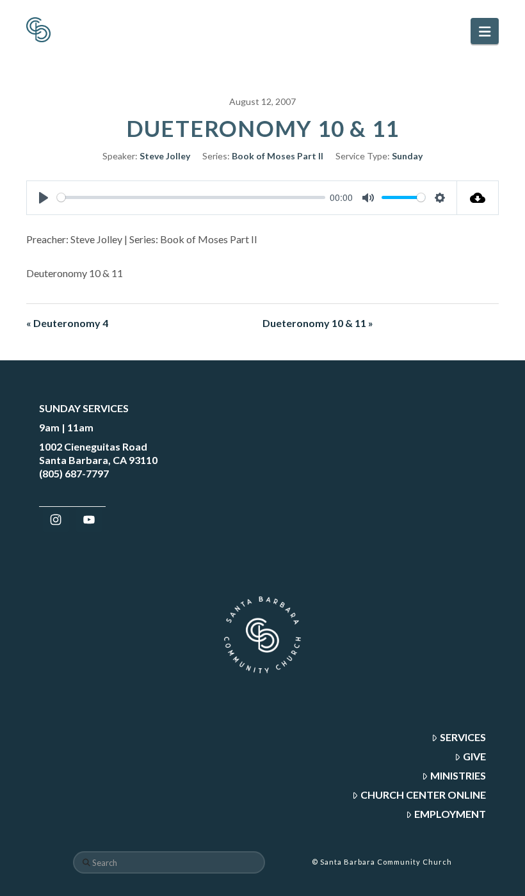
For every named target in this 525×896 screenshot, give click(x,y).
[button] (485, 31)
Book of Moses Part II (277, 155)
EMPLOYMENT (450, 814)
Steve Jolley (165, 155)
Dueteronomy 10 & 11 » (317, 323)
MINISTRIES (458, 775)
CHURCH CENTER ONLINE (423, 794)
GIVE (474, 756)
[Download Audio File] (478, 197)
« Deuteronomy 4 (67, 323)
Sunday (407, 155)
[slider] (191, 197)
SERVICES (463, 737)
